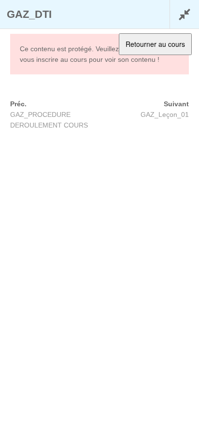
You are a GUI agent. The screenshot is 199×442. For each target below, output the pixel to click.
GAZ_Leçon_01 (165, 114)
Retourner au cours (155, 44)
